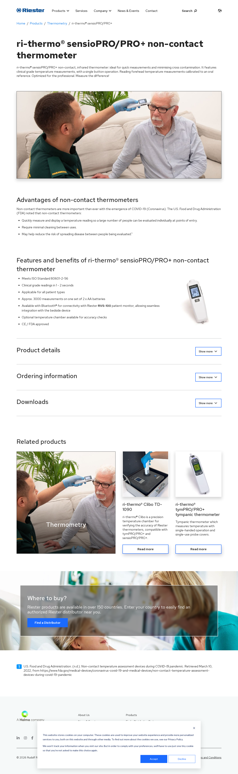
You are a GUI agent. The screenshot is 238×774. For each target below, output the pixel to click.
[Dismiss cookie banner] (194, 728)
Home (21, 23)
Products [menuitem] (58, 11)
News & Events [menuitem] (128, 11)
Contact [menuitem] (151, 11)
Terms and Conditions (208, 757)
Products (36, 23)
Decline (182, 758)
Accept (154, 758)
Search (187, 11)
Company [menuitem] (101, 11)
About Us (84, 715)
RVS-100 (104, 306)
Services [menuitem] (81, 11)
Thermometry (57, 23)
